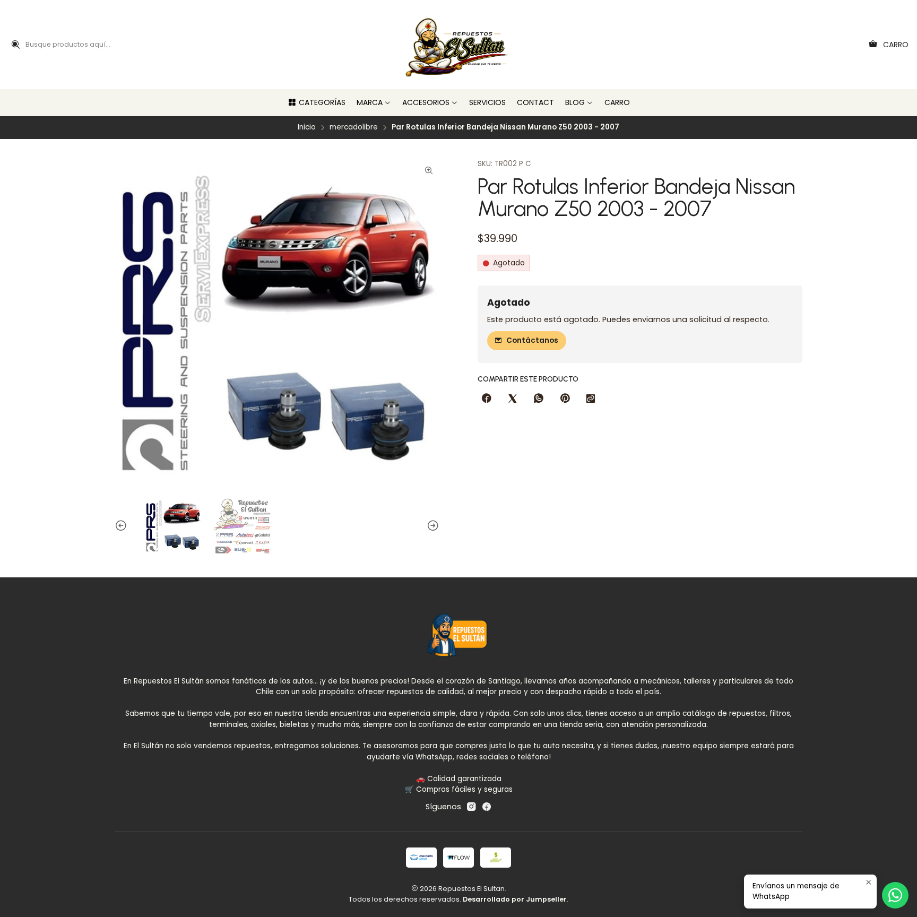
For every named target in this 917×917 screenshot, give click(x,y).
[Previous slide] (123, 526)
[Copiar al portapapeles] (591, 399)
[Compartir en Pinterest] (565, 399)
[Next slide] (431, 526)
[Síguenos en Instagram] (471, 806)
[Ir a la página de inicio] (459, 44)
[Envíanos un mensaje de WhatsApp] (895, 895)
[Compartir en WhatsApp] (539, 399)
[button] (316, 102)
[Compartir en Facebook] (487, 399)
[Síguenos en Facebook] (486, 806)
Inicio (307, 127)
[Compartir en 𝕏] (513, 399)
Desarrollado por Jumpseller (515, 899)
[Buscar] (15, 44)
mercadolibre (354, 127)
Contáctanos (532, 340)
